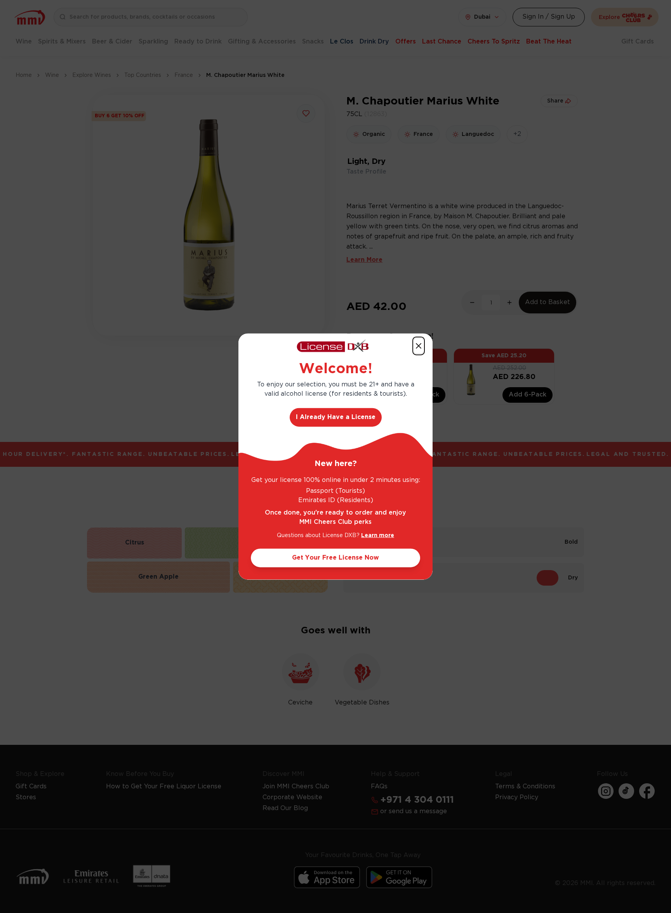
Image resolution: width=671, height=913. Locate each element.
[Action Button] (418, 345)
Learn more (377, 535)
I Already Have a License (335, 417)
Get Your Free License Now (335, 558)
